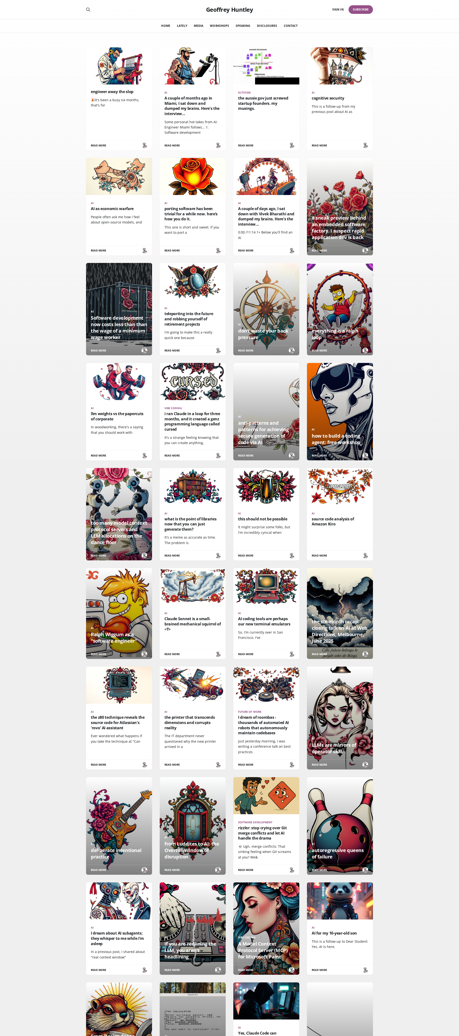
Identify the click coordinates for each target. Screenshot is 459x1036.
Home (165, 26)
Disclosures (267, 26)
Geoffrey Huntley (229, 9)
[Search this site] (88, 9)
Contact (291, 26)
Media (198, 26)
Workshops (219, 26)
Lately (182, 26)
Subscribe (361, 9)
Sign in (338, 9)
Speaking (243, 26)
